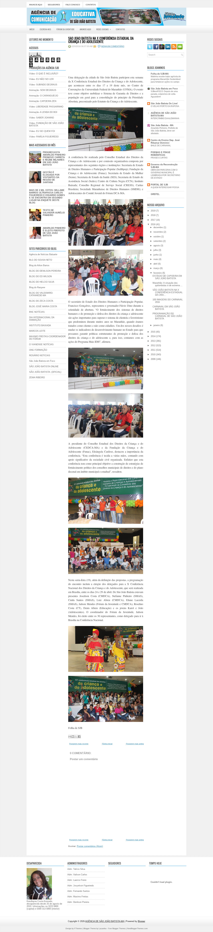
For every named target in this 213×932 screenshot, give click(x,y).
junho (156, 254)
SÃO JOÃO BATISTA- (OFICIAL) (45, 372)
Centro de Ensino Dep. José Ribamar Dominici (165, 141)
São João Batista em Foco (42, 361)
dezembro (158, 227)
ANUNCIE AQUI (35, 5)
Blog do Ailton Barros (39, 265)
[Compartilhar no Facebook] (79, 736)
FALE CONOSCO (73, 5)
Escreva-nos (45, 29)
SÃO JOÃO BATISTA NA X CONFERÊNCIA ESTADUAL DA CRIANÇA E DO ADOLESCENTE (101, 40)
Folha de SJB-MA (160, 74)
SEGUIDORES (54, 5)
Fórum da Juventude (65, 29)
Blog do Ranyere (37, 287)
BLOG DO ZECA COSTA (41, 301)
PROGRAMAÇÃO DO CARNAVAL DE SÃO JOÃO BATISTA (167, 316)
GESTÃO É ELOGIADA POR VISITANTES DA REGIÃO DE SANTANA (51, 177)
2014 (153, 336)
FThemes (78, 928)
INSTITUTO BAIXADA (40, 325)
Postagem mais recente (78, 744)
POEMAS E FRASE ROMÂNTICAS (160, 153)
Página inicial (107, 744)
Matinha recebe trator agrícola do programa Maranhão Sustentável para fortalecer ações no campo (166, 79)
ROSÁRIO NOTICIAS (39, 355)
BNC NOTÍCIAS (37, 312)
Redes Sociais (103, 29)
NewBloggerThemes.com (137, 928)
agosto (157, 245)
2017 (153, 220)
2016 (153, 224)
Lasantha (102, 928)
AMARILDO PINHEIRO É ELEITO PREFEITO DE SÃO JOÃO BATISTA (54, 232)
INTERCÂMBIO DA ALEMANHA (165, 118)
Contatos (120, 29)
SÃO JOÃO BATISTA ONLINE (44, 366)
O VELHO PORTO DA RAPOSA (165, 106)
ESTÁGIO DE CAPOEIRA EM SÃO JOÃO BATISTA (167, 277)
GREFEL (155, 194)
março (156, 268)
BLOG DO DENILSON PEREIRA (45, 271)
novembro (158, 232)
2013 (153, 341)
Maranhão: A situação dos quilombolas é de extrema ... (168, 284)
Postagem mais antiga (135, 744)
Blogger (141, 921)
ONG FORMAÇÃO (38, 350)
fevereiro (157, 273)
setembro (158, 241)
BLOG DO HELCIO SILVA (41, 282)
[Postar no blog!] (73, 736)
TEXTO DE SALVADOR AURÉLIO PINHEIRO (54, 212)
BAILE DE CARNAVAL (161, 145)
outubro (157, 236)
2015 (153, 332)
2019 (153, 210)
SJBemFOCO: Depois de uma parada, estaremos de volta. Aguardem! (164, 94)
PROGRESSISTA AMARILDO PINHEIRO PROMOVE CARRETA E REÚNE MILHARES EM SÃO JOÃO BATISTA (54, 158)
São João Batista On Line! (164, 103)
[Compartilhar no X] (76, 736)
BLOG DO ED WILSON (40, 276)
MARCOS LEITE (37, 331)
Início (31, 29)
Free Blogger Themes (117, 928)
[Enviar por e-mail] (69, 736)
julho (156, 250)
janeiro (156, 325)
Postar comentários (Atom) (90, 846)
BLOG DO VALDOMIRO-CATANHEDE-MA (41, 294)
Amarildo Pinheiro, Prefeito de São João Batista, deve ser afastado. (164, 131)
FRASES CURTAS (159, 158)
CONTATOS (91, 5)
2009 (153, 359)
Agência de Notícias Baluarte (43, 254)
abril (155, 263)
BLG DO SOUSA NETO (40, 260)
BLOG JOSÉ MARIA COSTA (43, 306)
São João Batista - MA (162, 125)
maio (156, 259)
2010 (153, 354)
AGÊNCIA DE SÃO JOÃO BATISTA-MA (163, 114)
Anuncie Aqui (85, 29)
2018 (153, 215)
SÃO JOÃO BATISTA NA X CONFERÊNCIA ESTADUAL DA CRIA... (168, 292)
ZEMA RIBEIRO (37, 377)
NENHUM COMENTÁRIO (112, 46)
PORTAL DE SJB (159, 184)
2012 (153, 345)
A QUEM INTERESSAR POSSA (165, 187)
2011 (153, 350)
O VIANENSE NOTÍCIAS (41, 344)
